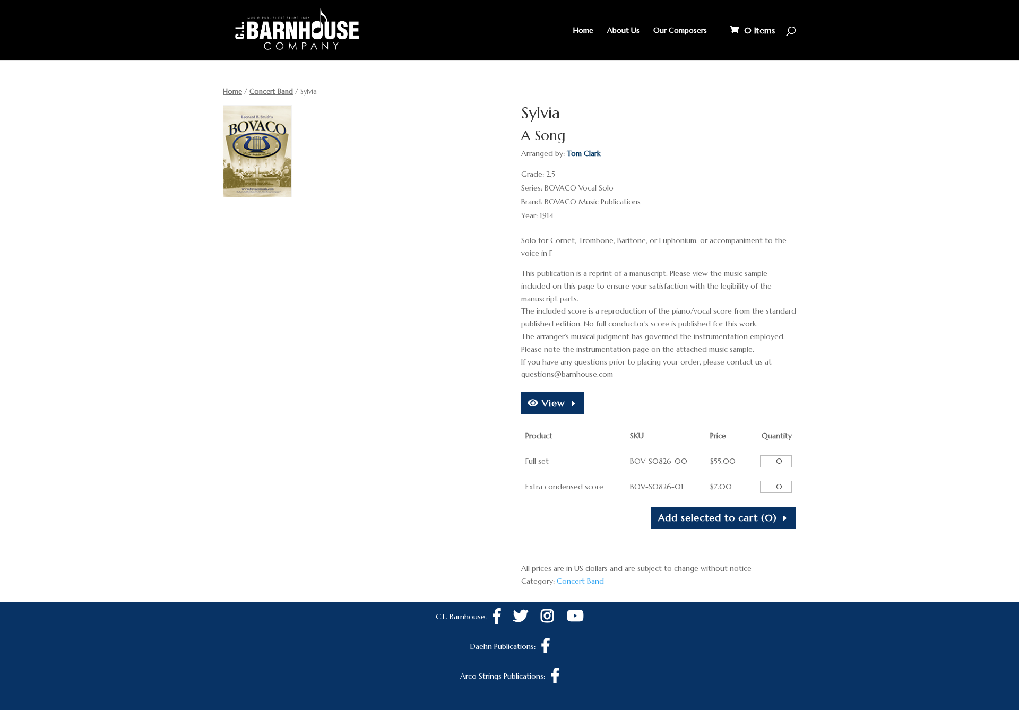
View (552, 403)
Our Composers (680, 31)
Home (583, 31)
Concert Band (271, 91)
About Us (623, 31)
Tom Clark (584, 153)
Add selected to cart (717, 518)
